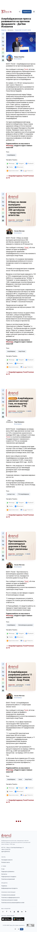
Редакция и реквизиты (7, 871)
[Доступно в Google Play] (18, 919)
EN (15, 929)
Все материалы (18, 58)
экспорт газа (11, 494)
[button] (3, 34)
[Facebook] (6, 911)
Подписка (4, 885)
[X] (10, 911)
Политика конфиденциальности (10, 897)
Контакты (4, 874)
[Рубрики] (34, 11)
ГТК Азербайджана (23, 494)
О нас (2, 869)
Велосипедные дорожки (25, 625)
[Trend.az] (6, 11)
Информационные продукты (9, 888)
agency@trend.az (5, 851)
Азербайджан (11, 155)
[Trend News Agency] (6, 836)
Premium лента (5, 862)
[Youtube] (14, 911)
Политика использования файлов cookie (12, 902)
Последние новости (6, 859)
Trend (26, 69)
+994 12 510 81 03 (5, 849)
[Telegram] (18, 911)
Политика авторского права (9, 900)
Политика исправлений (8, 879)
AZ (18, 929)
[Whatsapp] (2, 911)
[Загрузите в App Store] (6, 919)
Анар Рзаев (21, 351)
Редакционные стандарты (8, 876)
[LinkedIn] (21, 911)
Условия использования (8, 895)
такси (20, 779)
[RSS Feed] (25, 911)
